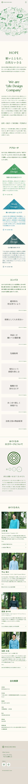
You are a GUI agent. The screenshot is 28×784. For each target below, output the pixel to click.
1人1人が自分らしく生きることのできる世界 (10, 626)
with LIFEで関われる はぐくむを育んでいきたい (11, 667)
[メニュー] (26, 2)
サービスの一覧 (8, 194)
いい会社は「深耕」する (6, 547)
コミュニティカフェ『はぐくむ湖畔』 (7, 755)
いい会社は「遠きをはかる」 (6, 544)
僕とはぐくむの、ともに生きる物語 (8, 587)
